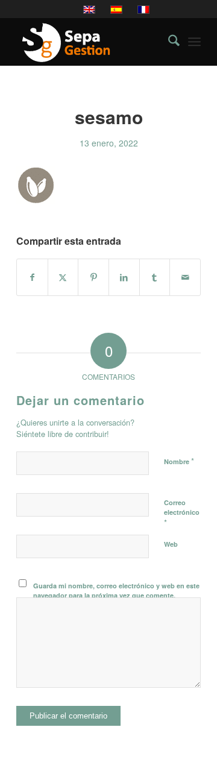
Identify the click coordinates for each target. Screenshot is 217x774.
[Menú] (194, 41)
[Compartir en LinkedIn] (124, 277)
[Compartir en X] (63, 277)
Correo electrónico (182, 513)
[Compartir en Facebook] (32, 277)
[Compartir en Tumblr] (155, 277)
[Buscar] (168, 41)
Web (171, 544)
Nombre (179, 461)
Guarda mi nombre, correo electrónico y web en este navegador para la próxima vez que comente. (116, 590)
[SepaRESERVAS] (90, 41)
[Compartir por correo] (185, 277)
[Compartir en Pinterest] (93, 277)
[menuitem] (168, 41)
